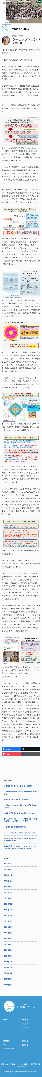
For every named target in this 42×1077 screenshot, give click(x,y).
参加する (25, 1041)
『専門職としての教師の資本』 (15, 827)
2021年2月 (8, 950)
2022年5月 (8, 887)
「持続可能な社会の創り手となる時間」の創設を (20, 793)
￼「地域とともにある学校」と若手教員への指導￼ (20, 806)
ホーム (5, 1020)
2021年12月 (8, 904)
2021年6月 (8, 933)
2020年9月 (8, 979)
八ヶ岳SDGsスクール (19, 1006)
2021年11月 (8, 910)
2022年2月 (8, 898)
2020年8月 (8, 985)
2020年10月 (8, 973)
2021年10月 (8, 915)
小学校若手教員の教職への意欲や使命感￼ (19, 813)
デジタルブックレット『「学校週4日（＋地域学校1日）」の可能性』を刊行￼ (20, 820)
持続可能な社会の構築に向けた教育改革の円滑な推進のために (20, 839)
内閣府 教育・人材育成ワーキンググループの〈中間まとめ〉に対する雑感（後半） (20, 847)
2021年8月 (8, 927)
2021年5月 (8, 939)
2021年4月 (8, 944)
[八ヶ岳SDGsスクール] (6, 29)
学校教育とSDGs (9, 1048)
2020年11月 (8, 967)
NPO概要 (25, 1020)
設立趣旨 (25, 1024)
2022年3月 (8, 892)
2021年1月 (8, 956)
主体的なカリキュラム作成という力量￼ (18, 786)
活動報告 (6, 1041)
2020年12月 (8, 962)
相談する (25, 1045)
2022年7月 (8, 881)
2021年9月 (8, 921)
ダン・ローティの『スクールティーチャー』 (20, 833)
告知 (4, 1044)
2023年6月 (8, 869)
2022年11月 (8, 875)
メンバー (25, 1028)
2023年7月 (8, 863)
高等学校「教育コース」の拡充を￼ (17, 799)
